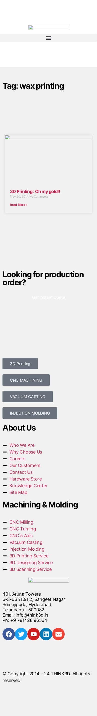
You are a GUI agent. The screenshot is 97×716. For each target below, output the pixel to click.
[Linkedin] (46, 634)
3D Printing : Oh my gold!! (35, 191)
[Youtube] (33, 634)
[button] (48, 38)
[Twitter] (21, 634)
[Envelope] (58, 634)
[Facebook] (8, 634)
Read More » (19, 205)
